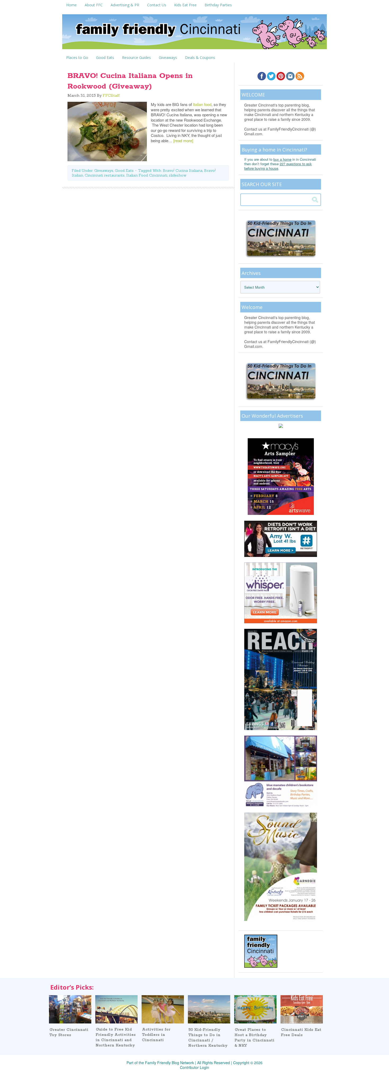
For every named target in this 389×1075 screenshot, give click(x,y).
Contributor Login (194, 1067)
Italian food (202, 104)
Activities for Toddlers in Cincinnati (156, 1034)
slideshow (177, 175)
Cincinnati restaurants (105, 175)
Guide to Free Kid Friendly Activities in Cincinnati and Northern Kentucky (116, 1037)
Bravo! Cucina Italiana (182, 170)
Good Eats (124, 170)
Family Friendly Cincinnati (194, 33)
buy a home (282, 159)
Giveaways (103, 170)
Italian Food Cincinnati (146, 175)
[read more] (183, 140)
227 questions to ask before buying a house (278, 166)
